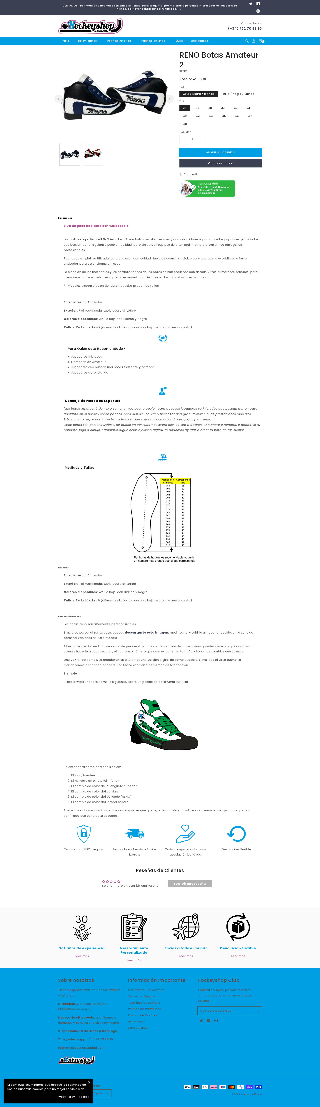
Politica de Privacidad (144, 1009)
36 (185, 108)
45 (224, 116)
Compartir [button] (191, 174)
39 (223, 108)
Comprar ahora (220, 163)
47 (250, 116)
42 (185, 116)
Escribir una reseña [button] (190, 883)
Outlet (180, 41)
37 (197, 108)
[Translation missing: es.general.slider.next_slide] (170, 99)
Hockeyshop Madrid (251, 1094)
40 (236, 108)
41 (248, 108)
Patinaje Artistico (119, 41)
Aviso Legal (136, 1021)
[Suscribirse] (258, 1011)
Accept (84, 1097)
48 (185, 124)
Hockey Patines (86, 41)
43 (198, 116)
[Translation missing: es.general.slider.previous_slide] (58, 99)
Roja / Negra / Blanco (238, 94)
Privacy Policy (65, 1097)
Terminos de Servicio (144, 1003)
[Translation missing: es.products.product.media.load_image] (69, 154)
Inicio (65, 41)
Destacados (200, 41)
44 (211, 116)
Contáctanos (138, 1028)
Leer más (82, 956)
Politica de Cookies (142, 1015)
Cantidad (185, 132)
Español (99, 1093)
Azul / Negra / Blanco (198, 94)
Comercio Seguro (141, 996)
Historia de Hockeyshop (146, 990)
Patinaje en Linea (153, 41)
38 (210, 108)
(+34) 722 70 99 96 (245, 28)
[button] (247, 40)
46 (237, 116)
